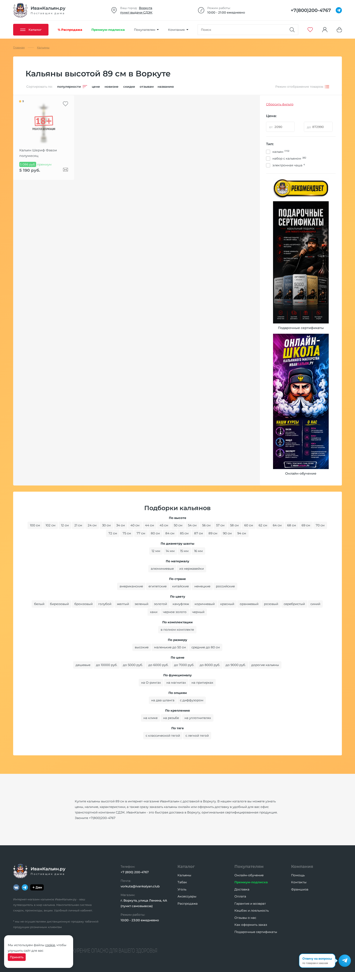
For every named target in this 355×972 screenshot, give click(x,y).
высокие (142, 647)
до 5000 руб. (133, 665)
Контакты (299, 882)
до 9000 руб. (236, 665)
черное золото (175, 612)
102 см (50, 525)
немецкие (202, 586)
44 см (149, 525)
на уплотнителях (197, 718)
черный (198, 612)
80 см (155, 533)
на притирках (202, 682)
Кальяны (184, 875)
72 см (112, 533)
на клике (150, 718)
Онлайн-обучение (249, 875)
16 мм (198, 551)
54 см (192, 525)
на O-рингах (151, 682)
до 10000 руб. (106, 665)
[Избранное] (310, 29)
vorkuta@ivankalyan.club (140, 886)
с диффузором (191, 700)
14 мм (170, 551)
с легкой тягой (197, 735)
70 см (320, 525)
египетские (158, 586)
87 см (198, 533)
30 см (106, 525)
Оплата (240, 896)
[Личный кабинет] (324, 29)
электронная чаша (288, 165)
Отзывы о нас (245, 918)
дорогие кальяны (265, 665)
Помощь (298, 875)
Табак (182, 882)
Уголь (182, 889)
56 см (206, 525)
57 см (220, 525)
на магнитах (176, 682)
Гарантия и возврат (250, 903)
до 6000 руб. (158, 665)
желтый (123, 604)
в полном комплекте (177, 630)
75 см (127, 533)
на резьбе (171, 718)
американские (131, 586)
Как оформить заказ (250, 925)
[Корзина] (339, 29)
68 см (291, 525)
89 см (213, 533)
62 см (263, 525)
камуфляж (181, 604)
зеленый (141, 604)
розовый (271, 604)
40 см (134, 525)
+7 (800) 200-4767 (135, 872)
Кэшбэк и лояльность (251, 910)
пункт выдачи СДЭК (136, 12)
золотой (160, 604)
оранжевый (249, 604)
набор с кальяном (289, 158)
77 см (141, 533)
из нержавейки (191, 569)
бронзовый (83, 604)
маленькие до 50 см (170, 647)
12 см (65, 525)
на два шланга (162, 700)
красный (227, 604)
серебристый (294, 604)
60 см (248, 525)
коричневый (205, 604)
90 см (227, 533)
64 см (277, 525)
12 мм (156, 551)
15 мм (184, 551)
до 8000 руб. (210, 665)
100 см (35, 525)
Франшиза (299, 889)
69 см (306, 525)
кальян (280, 152)
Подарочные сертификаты (255, 932)
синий (315, 604)
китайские (180, 586)
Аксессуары (187, 896)
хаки (153, 612)
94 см (241, 533)
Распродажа (188, 903)
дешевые (83, 665)
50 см (178, 525)
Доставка (241, 889)
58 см (234, 525)
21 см (78, 525)
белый (39, 604)
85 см (184, 533)
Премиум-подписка (251, 882)
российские (225, 586)
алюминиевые (162, 569)
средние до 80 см (205, 647)
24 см (92, 525)
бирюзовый (59, 604)
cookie (50, 945)
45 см (164, 525)
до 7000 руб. (184, 665)
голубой (104, 604)
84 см (169, 533)
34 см (120, 525)
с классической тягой (163, 735)
